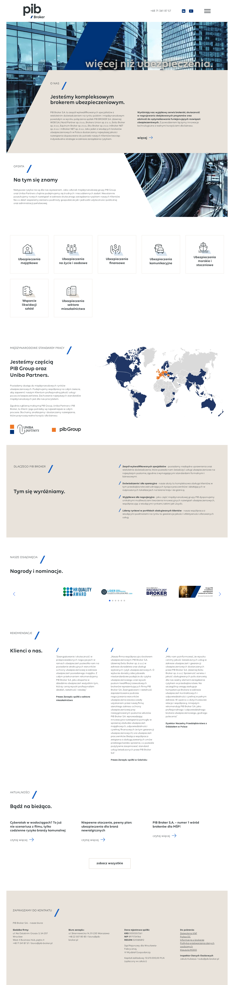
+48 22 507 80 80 (77, 937)
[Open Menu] (207, 11)
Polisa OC (185, 937)
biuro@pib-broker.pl (41, 943)
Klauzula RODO (188, 950)
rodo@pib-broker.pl (208, 959)
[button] (14, 594)
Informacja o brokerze (192, 940)
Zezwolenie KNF (188, 933)
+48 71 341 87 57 (160, 10)
